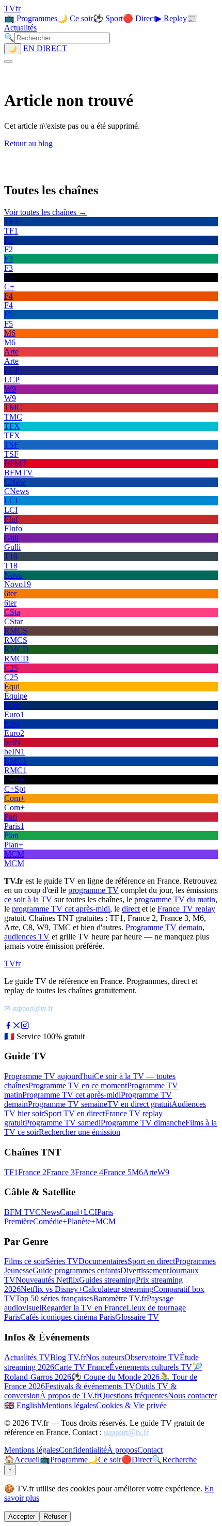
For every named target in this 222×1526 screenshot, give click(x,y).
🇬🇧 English (22, 1405)
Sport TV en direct (74, 1113)
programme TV (93, 890)
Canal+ (72, 1212)
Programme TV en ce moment (77, 1085)
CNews (47, 1212)
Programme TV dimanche (143, 1122)
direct (131, 908)
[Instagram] (25, 1026)
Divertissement (144, 1270)
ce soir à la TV (28, 899)
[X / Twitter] (16, 1026)
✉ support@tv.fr (28, 1008)
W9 (163, 1172)
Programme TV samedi (63, 1122)
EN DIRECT (44, 48)
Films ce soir (24, 1261)
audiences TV (27, 936)
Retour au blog (28, 143)
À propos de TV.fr (70, 1395)
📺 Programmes (30, 18)
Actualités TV (27, 1357)
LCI (90, 1212)
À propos (122, 1449)
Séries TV (61, 1261)
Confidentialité (83, 1449)
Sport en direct (151, 1261)
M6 (137, 1172)
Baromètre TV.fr (120, 1298)
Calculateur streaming (118, 1289)
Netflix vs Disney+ (52, 1289)
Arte (150, 1172)
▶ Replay (171, 18)
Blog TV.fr (68, 1357)
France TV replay (186, 908)
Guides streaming (107, 1279)
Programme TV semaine (67, 1104)
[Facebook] (8, 1026)
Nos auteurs (105, 1357)
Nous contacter (192, 1395)
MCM (106, 1221)
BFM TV (19, 1212)
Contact (150, 1449)
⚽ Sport (108, 18)
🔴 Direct (139, 18)
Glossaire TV (137, 1317)
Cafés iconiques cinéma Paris (67, 1317)
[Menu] (8, 61)
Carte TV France (81, 1367)
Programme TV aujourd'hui (49, 1076)
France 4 (89, 1172)
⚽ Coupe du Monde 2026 (115, 1377)
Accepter (21, 1516)
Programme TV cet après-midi (71, 1094)
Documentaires (103, 1261)
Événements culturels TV (150, 1367)
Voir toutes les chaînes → (45, 212)
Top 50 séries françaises (54, 1298)
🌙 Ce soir (75, 18)
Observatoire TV (152, 1357)
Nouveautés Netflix (47, 1279)
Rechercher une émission (79, 1132)
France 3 (60, 1172)
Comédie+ (50, 1221)
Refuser (55, 1516)
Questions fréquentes (134, 1395)
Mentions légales (68, 1405)
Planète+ (81, 1221)
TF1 (11, 1172)
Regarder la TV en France (83, 1307)
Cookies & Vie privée (131, 1405)
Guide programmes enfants (76, 1270)
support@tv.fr (126, 1432)
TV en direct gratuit (139, 1104)
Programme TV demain (163, 927)
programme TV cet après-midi (61, 908)
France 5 (117, 1172)
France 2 (32, 1172)
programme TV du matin (174, 899)
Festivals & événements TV (90, 1386)
